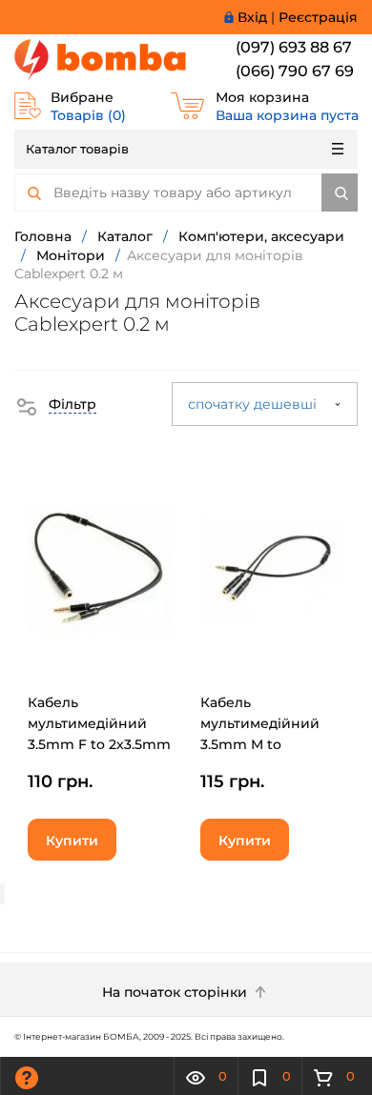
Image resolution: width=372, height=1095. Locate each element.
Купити (72, 840)
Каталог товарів (77, 148)
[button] (55, 404)
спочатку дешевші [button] (254, 404)
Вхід (252, 17)
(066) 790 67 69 (295, 71)
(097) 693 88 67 (294, 47)
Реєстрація (318, 17)
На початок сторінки (176, 992)
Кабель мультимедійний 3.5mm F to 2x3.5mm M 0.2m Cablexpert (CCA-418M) (99, 744)
